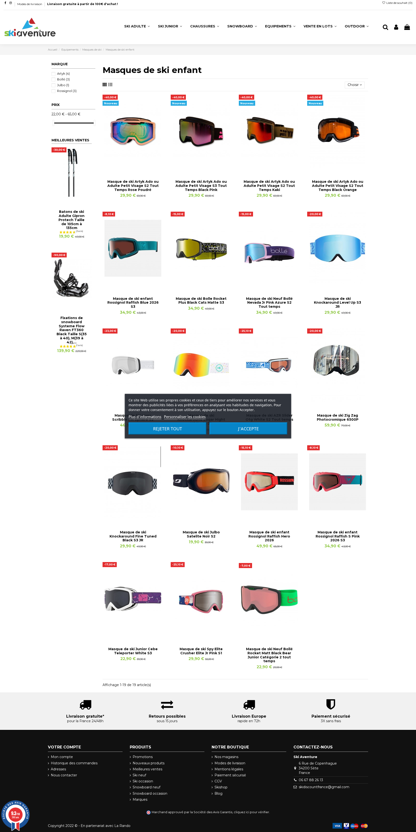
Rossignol (67, 91)
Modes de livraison (30, 4)
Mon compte (62, 757)
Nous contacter (64, 775)
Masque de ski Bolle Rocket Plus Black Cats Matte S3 (201, 300)
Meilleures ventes (147, 769)
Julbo (63, 85)
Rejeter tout (167, 428)
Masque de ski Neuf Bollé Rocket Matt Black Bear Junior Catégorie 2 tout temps (269, 655)
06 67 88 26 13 (311, 780)
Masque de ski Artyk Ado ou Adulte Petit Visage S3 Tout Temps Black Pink (201, 185)
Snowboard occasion (150, 793)
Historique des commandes (74, 763)
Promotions (143, 757)
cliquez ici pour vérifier (251, 812)
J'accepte (248, 428)
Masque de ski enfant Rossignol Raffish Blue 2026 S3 (133, 302)
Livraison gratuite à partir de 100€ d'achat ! (82, 4)
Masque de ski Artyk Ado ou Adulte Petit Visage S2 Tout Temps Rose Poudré (133, 185)
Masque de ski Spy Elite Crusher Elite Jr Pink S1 (201, 651)
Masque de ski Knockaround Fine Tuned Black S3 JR (133, 536)
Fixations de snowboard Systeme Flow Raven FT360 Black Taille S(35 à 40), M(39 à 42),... (72, 330)
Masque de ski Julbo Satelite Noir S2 (201, 534)
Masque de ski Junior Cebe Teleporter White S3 (133, 651)
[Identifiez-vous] (396, 27)
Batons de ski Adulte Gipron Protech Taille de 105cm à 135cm (71, 220)
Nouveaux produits (148, 763)
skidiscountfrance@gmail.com (324, 787)
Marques (140, 799)
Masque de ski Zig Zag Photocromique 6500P (337, 417)
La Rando (122, 826)
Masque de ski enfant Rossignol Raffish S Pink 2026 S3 (338, 536)
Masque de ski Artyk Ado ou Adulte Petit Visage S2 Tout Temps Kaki (269, 185)
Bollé (63, 79)
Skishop (221, 787)
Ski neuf (139, 775)
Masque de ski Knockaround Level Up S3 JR (337, 302)
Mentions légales (228, 769)
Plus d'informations (145, 416)
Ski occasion (143, 781)
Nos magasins (226, 757)
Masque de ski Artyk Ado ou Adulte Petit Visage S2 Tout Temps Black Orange (337, 185)
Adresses (58, 769)
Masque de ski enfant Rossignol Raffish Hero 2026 (269, 536)
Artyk (63, 73)
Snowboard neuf (146, 787)
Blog (218, 793)
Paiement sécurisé (230, 775)
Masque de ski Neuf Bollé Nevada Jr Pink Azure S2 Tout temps (269, 302)
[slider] (53, 123)
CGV (218, 781)
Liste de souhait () (399, 3)
